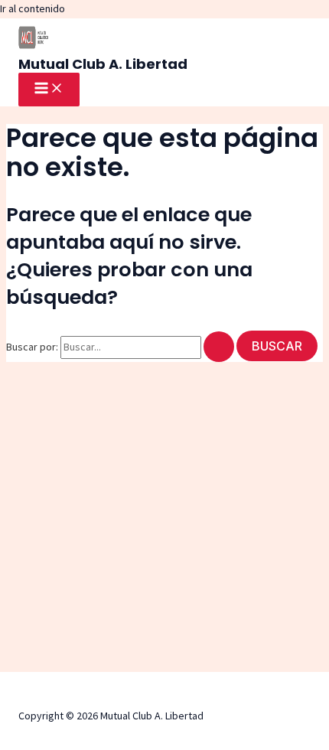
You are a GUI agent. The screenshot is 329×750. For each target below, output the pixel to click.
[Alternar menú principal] (49, 89)
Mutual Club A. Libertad (102, 63)
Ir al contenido (32, 8)
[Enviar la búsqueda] (219, 346)
